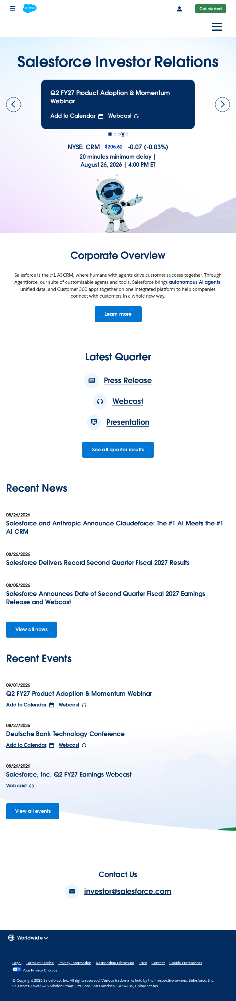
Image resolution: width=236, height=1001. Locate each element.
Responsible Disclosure (115, 962)
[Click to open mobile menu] (217, 28)
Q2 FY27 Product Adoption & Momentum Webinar (78, 694)
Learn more (123, 316)
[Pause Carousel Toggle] (110, 134)
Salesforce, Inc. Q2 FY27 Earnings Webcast (69, 774)
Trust (143, 962)
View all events (33, 811)
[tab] (115, 134)
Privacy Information (74, 962)
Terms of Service (40, 962)
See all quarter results (118, 449)
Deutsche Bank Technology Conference (65, 734)
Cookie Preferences (185, 962)
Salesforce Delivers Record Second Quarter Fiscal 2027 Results (98, 563)
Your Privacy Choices (40, 970)
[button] (76, 116)
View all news (31, 629)
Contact (158, 962)
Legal (17, 962)
